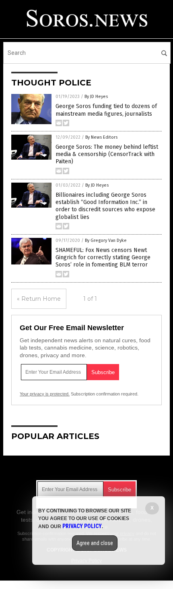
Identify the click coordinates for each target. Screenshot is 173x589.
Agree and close (94, 543)
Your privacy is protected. (45, 393)
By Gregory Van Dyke (106, 240)
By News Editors (101, 137)
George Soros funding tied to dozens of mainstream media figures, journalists (106, 110)
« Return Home (39, 298)
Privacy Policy (82, 526)
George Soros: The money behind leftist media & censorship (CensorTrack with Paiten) (107, 154)
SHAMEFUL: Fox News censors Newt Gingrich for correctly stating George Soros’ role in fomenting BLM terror (103, 257)
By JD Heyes (96, 96)
